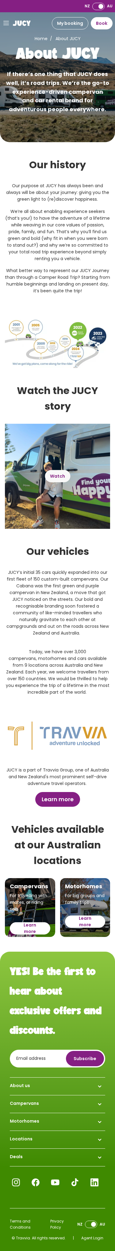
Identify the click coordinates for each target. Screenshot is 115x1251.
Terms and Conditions (20, 1224)
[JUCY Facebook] (35, 1182)
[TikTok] (75, 1182)
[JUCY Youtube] (55, 1182)
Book (101, 23)
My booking (70, 23)
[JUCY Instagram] (16, 1182)
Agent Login (92, 1238)
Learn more (58, 799)
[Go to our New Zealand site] (98, 6)
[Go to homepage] (22, 23)
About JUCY (68, 39)
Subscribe (85, 1059)
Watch (57, 476)
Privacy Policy (57, 1224)
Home (41, 39)
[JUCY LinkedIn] (94, 1182)
